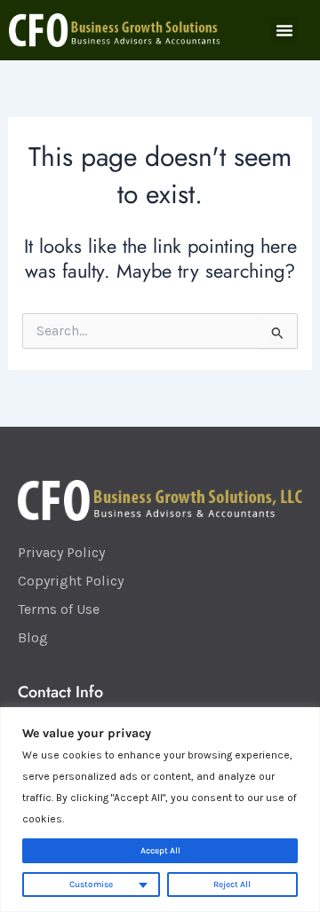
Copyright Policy (71, 580)
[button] (284, 30)
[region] (160, 809)
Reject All (232, 884)
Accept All (160, 850)
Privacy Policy (61, 552)
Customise (91, 884)
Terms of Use (59, 609)
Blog (33, 637)
